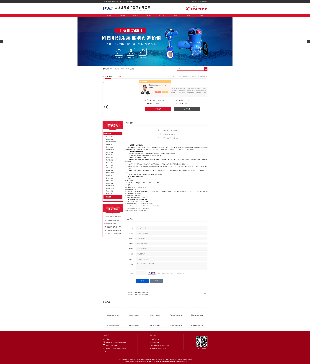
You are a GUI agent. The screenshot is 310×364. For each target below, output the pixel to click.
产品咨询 (158, 109)
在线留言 (199, 1)
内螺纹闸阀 (109, 144)
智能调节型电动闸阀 (111, 142)
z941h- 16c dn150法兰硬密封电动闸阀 (139, 294)
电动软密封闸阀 (110, 188)
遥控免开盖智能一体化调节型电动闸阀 (113, 216)
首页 (174, 76)
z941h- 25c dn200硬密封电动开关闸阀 (139, 292)
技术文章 (161, 15)
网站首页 (194, 1)
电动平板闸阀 (109, 162)
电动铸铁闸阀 (109, 178)
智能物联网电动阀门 (197, 325)
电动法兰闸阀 (109, 157)
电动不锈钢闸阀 (110, 173)
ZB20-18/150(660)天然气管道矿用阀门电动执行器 (160, 345)
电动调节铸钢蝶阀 (113, 325)
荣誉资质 (174, 15)
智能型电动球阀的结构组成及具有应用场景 (113, 227)
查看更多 (108, 197)
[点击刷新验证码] (152, 273)
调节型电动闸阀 (192, 76)
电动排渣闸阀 (109, 183)
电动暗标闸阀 (109, 154)
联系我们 (205, 1)
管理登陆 (190, 359)
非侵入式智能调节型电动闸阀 (113, 220)
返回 (205, 293)
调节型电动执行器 (154, 342)
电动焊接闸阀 (109, 193)
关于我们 (122, 15)
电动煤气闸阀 (109, 147)
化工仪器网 (166, 359)
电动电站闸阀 (109, 152)
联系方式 (201, 15)
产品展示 (135, 15)
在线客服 (187, 109)
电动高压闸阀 (109, 180)
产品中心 (179, 76)
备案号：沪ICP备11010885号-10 (149, 359)
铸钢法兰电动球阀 (134, 325)
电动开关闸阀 (109, 136)
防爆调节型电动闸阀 (110, 223)
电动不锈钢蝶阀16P (176, 325)
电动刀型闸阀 (109, 160)
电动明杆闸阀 (109, 170)
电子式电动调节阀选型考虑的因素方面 (113, 233)
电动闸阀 (185, 76)
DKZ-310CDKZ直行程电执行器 (158, 348)
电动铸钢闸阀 (109, 175)
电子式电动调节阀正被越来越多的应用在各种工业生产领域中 (113, 230)
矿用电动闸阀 (109, 165)
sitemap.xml (173, 359)
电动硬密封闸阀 (110, 185)
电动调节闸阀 (109, 191)
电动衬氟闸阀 (109, 139)
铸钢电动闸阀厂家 (154, 339)
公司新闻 (148, 15)
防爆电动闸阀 (109, 167)
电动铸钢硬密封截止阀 (155, 325)
